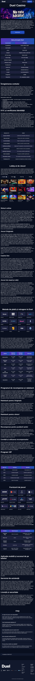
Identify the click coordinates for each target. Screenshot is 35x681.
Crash (21, 176)
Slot (29, 176)
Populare (4, 176)
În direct (12, 176)
